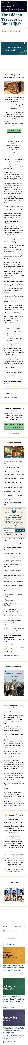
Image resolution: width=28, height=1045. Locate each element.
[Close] (26, 509)
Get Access (20, 530)
